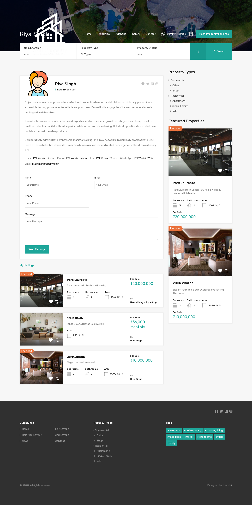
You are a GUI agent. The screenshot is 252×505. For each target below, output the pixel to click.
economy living (214, 430)
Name (28, 177)
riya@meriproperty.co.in (45, 163)
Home (88, 33)
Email (97, 177)
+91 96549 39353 (43, 158)
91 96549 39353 (176, 34)
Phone (29, 196)
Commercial (177, 80)
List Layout (62, 429)
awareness (173, 430)
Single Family (180, 106)
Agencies (121, 33)
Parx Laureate (77, 279)
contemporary (192, 430)
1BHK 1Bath (75, 318)
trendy (171, 443)
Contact (151, 33)
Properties (103, 33)
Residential (177, 95)
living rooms (204, 436)
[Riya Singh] (38, 94)
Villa (174, 111)
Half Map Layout (32, 435)
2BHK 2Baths (76, 356)
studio (219, 436)
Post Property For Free (214, 33)
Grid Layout (62, 435)
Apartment (178, 100)
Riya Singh (65, 84)
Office (175, 85)
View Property (41, 300)
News (25, 441)
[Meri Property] (49, 62)
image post (174, 436)
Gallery (136, 33)
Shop (175, 90)
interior (189, 436)
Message (30, 214)
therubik (227, 485)
